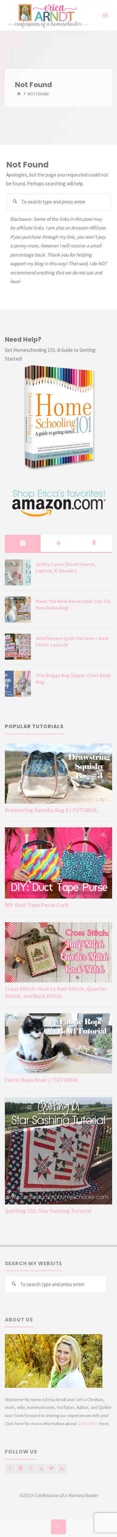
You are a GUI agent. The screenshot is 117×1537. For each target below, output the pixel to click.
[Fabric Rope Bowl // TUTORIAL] (58, 1043)
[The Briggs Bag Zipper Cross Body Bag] (18, 684)
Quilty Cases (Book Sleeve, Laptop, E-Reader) (66, 567)
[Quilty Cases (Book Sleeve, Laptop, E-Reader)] (18, 572)
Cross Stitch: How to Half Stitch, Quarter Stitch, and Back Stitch (56, 992)
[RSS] (62, 1468)
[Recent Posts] (23, 543)
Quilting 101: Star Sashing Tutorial (48, 1211)
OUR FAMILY (87, 1423)
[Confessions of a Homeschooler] (47, 15)
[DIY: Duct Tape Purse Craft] (58, 863)
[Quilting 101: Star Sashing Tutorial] (58, 1150)
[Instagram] (20, 1468)
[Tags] (94, 543)
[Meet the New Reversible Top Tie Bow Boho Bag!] (18, 610)
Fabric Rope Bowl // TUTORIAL (42, 1080)
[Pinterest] (30, 1468)
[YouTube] (41, 1468)
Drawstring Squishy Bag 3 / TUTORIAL (51, 810)
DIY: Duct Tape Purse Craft (37, 905)
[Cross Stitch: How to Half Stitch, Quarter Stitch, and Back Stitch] (58, 952)
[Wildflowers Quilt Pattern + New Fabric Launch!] (18, 647)
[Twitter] (51, 1468)
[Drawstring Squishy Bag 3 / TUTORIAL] (58, 773)
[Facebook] (10, 1468)
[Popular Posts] (58, 543)
